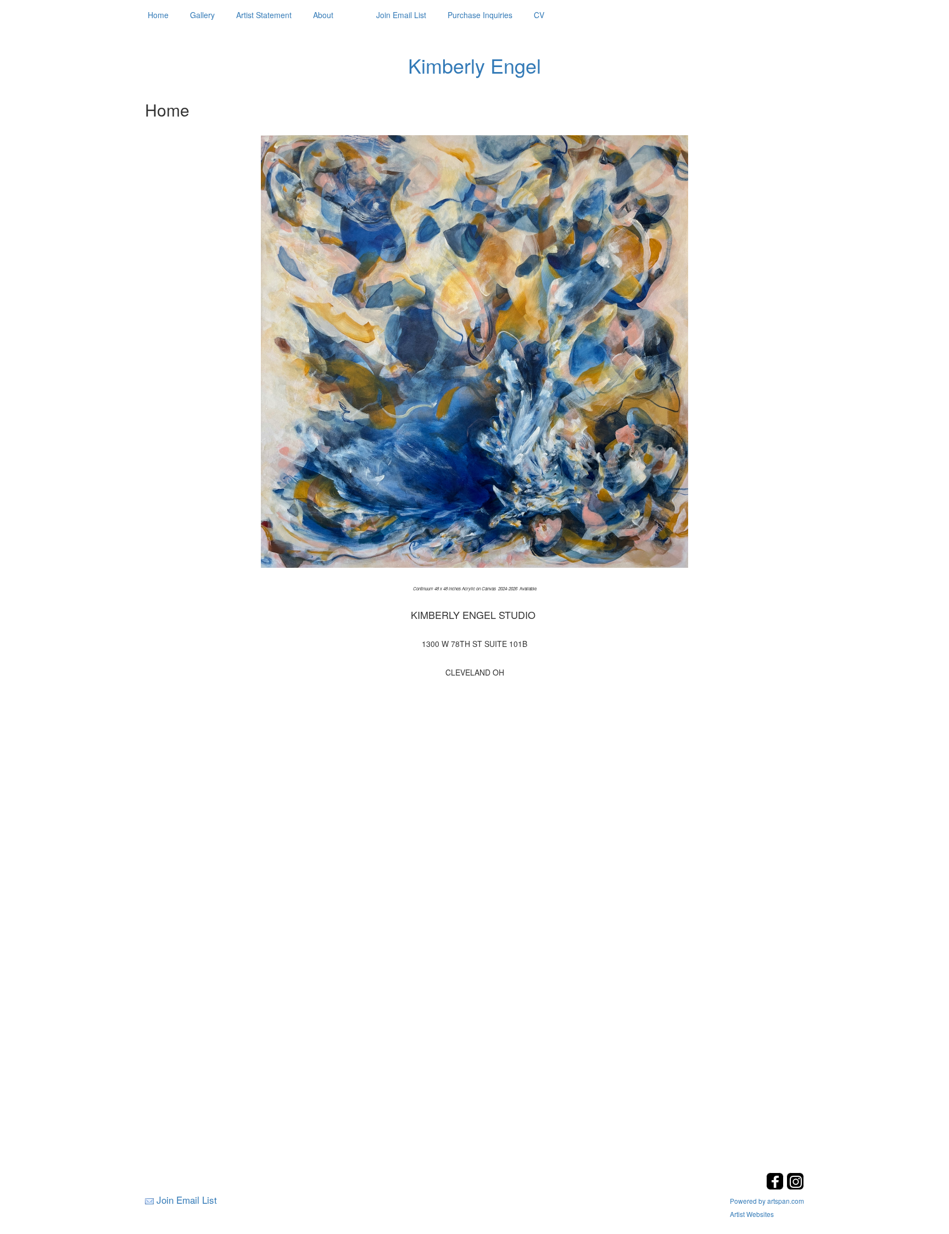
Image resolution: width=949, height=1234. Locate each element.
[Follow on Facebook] (776, 1186)
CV (539, 14)
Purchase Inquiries (480, 14)
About (323, 14)
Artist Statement (264, 14)
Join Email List (401, 14)
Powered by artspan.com (767, 1200)
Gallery (202, 14)
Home (158, 14)
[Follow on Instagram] (795, 1186)
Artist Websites (752, 1214)
